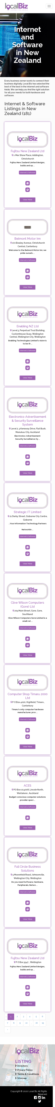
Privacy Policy (25, 1070)
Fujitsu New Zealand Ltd (27, 151)
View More (27, 200)
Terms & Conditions (28, 1074)
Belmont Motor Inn (27, 238)
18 (36, 1023)
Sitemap (22, 1078)
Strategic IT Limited (27, 512)
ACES (27, 785)
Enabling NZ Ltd (28, 326)
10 (26, 1023)
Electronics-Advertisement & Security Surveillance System (27, 420)
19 (43, 1023)
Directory (22, 1066)
